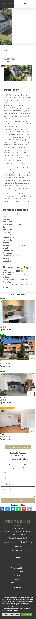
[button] (25, 4)
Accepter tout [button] (26, 614)
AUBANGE (9, 58)
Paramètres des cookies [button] (11, 614)
